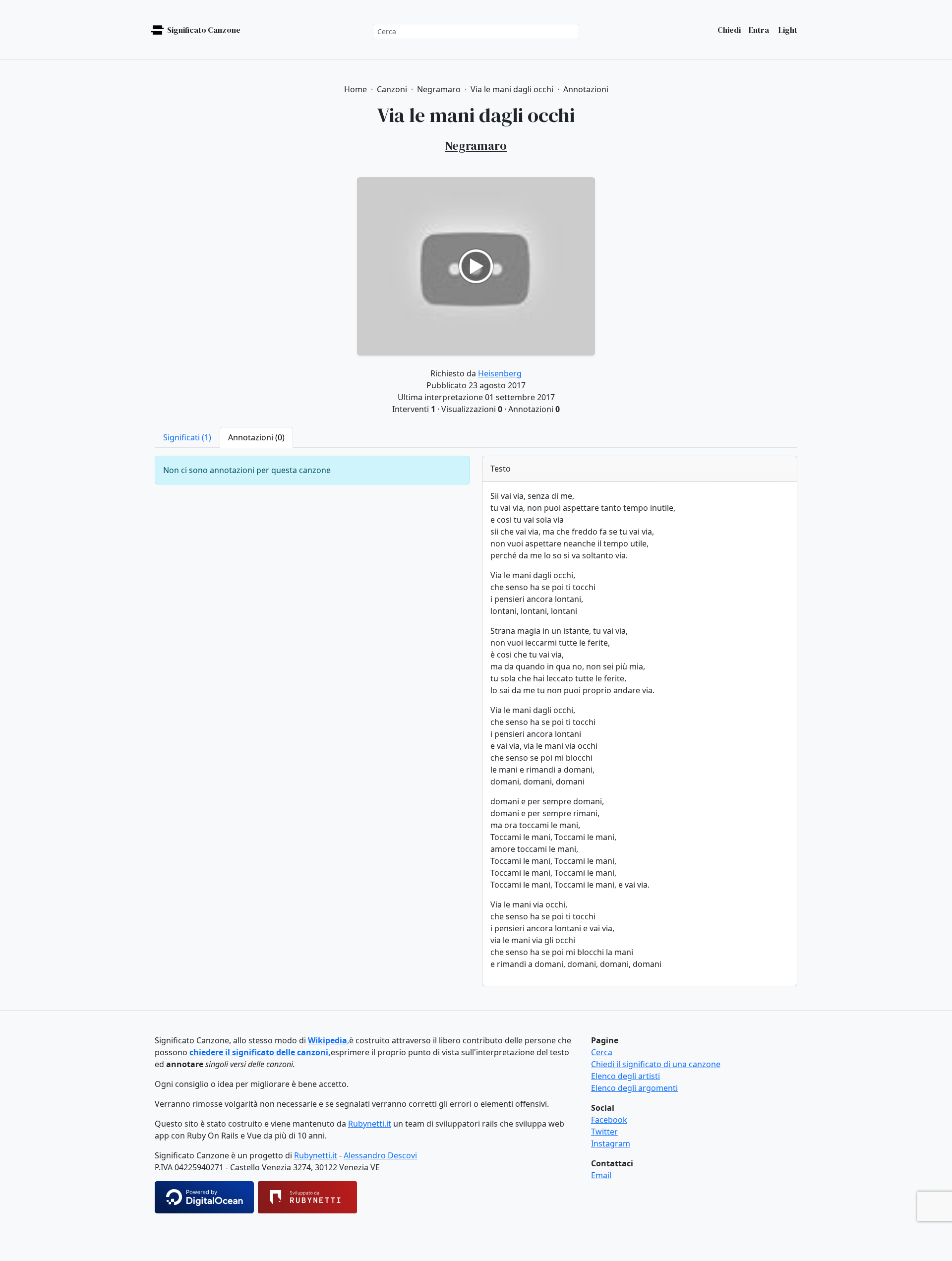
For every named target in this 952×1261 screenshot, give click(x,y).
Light (787, 29)
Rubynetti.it (369, 1123)
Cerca (601, 1052)
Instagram (610, 1143)
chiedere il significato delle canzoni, (260, 1052)
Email (601, 1175)
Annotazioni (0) (256, 437)
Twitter (604, 1131)
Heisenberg (500, 373)
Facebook (609, 1119)
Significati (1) (187, 437)
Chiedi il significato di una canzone (655, 1064)
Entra (759, 29)
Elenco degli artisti (625, 1076)
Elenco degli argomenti (634, 1087)
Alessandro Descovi (380, 1155)
